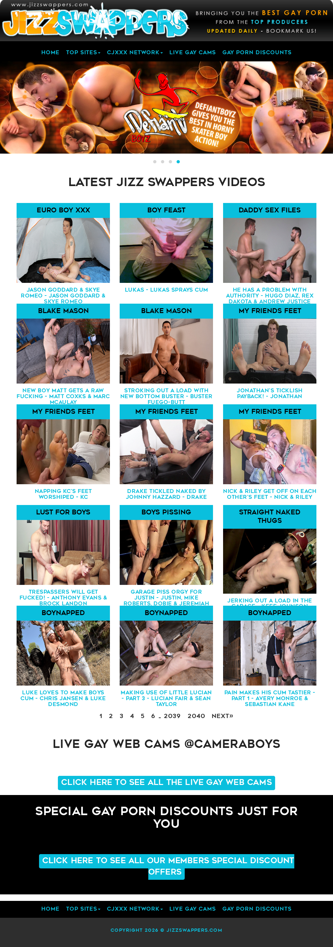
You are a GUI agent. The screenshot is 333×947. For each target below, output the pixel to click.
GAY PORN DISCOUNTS (257, 53)
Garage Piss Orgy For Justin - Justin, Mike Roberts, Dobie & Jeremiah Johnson (166, 597)
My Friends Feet (269, 311)
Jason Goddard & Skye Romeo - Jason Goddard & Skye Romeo (63, 295)
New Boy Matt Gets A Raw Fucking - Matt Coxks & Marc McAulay (63, 395)
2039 (172, 717)
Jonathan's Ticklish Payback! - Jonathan (270, 393)
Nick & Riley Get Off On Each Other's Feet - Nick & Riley (269, 494)
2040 (196, 717)
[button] (155, 161)
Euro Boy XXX (63, 211)
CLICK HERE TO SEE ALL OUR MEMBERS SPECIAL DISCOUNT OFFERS (168, 866)
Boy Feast (166, 211)
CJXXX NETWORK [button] (133, 53)
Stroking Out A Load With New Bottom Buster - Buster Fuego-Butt (166, 395)
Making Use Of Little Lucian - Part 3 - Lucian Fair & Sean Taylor (166, 697)
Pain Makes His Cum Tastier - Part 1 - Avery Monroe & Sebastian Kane (269, 697)
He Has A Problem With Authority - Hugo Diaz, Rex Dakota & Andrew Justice (269, 295)
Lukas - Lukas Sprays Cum (166, 290)
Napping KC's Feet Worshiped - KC (63, 494)
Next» (223, 717)
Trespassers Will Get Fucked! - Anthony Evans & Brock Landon (63, 597)
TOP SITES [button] (81, 53)
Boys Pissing (166, 513)
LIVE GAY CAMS (192, 53)
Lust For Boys (63, 513)
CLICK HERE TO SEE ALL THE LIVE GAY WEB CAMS (166, 783)
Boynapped (63, 613)
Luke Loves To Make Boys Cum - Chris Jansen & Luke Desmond (63, 697)
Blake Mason (63, 311)
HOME (50, 53)
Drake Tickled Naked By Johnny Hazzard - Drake (166, 494)
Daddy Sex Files (270, 211)
